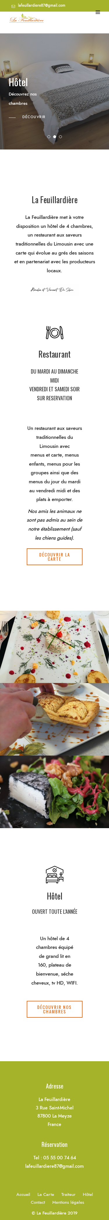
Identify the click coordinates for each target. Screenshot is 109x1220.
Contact (38, 1202)
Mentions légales (68, 1202)
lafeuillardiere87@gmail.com (41, 6)
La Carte (45, 1194)
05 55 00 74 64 (30, 17)
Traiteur (68, 1194)
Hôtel (88, 1194)
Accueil (23, 1194)
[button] (55, 556)
